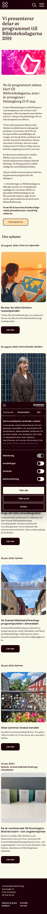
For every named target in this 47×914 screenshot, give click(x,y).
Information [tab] (23, 412)
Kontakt (24, 903)
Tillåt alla (23, 490)
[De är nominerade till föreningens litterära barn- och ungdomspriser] (23, 798)
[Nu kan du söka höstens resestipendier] (23, 277)
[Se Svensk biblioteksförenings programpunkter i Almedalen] (23, 590)
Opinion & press (9, 903)
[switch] (40, 463)
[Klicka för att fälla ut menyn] (41, 4)
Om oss (23, 905)
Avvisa (23, 506)
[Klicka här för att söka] (34, 4)
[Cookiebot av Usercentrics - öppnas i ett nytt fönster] (33, 405)
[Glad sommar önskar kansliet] (23, 697)
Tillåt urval (23, 498)
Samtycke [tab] (8, 412)
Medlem (6, 905)
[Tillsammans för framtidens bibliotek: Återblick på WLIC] (23, 378)
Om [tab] (38, 412)
